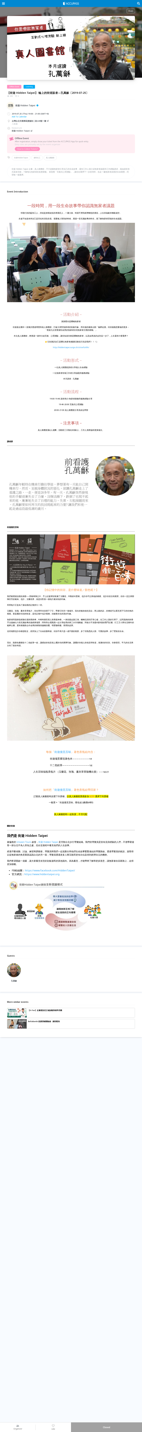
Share (130, 11)
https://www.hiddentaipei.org (41, 874)
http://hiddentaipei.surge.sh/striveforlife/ (71, 347)
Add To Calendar (19, 116)
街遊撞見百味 (62, 752)
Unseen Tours (24, 841)
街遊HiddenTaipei (21, 157)
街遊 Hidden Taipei (21, 130)
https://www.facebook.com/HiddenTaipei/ (50, 870)
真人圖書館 (50, 157)
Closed (106, 1427)
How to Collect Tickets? (27, 149)
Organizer (17, 1428)
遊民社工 (37, 157)
